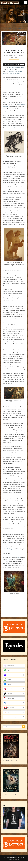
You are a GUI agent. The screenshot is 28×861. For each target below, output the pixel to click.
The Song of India (11, 549)
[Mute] (18, 64)
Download (21, 67)
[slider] (22, 64)
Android (5, 73)
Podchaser (11, 73)
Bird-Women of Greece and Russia (14, 51)
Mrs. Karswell (17, 127)
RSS (15, 73)
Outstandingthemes (14, 859)
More (18, 73)
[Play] (5, 64)
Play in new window (13, 67)
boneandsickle (11, 55)
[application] (14, 64)
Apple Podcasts (13, 71)
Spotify (20, 71)
